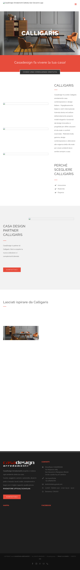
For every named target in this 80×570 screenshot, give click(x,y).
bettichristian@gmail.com (53, 484)
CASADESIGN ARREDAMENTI (22, 556)
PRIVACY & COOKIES (63, 556)
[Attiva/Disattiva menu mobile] (76, 4)
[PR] (40, 559)
